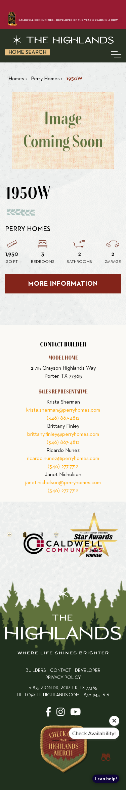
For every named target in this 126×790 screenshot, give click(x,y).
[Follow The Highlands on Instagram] (60, 714)
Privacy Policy (63, 678)
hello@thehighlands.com (48, 695)
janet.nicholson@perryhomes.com (63, 482)
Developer (87, 670)
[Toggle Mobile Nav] (116, 54)
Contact (60, 670)
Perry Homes (27, 229)
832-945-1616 (96, 695)
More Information (63, 283)
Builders (36, 670)
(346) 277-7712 (63, 466)
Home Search (27, 52)
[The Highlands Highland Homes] (63, 40)
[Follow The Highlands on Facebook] (48, 714)
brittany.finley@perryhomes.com (63, 434)
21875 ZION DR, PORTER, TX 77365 (63, 688)
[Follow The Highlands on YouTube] (75, 714)
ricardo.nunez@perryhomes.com (63, 458)
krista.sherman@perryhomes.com (63, 410)
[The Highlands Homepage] (63, 622)
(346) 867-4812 (63, 418)
